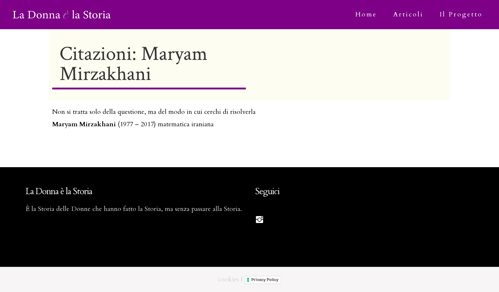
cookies (228, 279)
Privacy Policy (264, 279)
